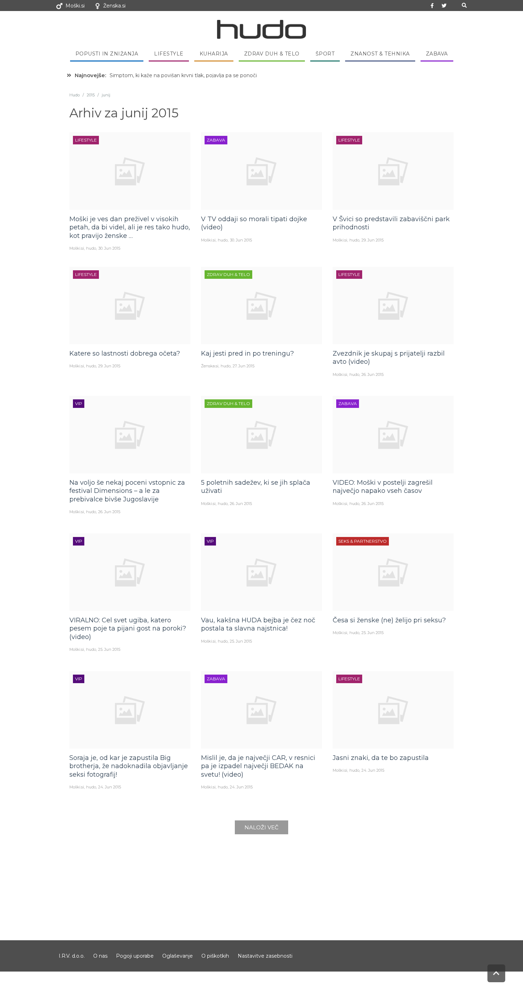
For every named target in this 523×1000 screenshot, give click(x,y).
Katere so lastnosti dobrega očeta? (124, 353)
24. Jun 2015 (109, 786)
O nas (100, 956)
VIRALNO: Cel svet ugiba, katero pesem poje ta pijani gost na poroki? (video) (127, 628)
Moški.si (75, 5)
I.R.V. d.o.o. (72, 956)
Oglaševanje (177, 956)
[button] (464, 5)
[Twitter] (444, 6)
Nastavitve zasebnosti (265, 956)
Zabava (437, 53)
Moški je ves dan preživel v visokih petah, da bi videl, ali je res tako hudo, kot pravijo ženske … (129, 227)
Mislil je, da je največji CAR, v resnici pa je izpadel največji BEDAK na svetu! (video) (258, 766)
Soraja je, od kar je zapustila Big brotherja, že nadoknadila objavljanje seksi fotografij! (128, 766)
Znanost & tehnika (380, 53)
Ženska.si (114, 5)
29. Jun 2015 (372, 240)
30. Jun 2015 (109, 248)
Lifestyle (169, 53)
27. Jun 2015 (243, 365)
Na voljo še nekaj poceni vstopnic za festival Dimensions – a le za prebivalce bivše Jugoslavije (127, 491)
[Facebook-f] (432, 6)
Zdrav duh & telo (272, 53)
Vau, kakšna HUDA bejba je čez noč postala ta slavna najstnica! (258, 624)
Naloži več (261, 827)
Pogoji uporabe (135, 956)
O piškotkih (215, 956)
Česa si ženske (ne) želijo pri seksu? (389, 620)
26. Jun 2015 (372, 374)
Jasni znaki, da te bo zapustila (381, 758)
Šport (325, 53)
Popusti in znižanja (106, 53)
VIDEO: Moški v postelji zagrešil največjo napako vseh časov (383, 487)
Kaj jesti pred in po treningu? (247, 353)
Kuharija (214, 53)
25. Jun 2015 (109, 649)
